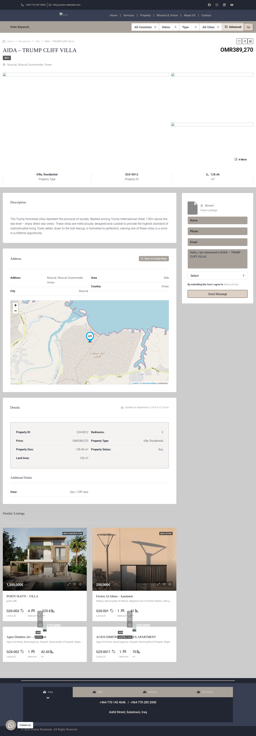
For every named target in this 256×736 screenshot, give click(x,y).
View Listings (208, 210)
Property (145, 15)
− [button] (15, 310)
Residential (24, 41)
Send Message (217, 294)
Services (128, 15)
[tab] (48, 692)
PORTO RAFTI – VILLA (22, 596)
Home (113, 15)
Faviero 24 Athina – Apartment (114, 596)
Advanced (234, 27)
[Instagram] (217, 5)
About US (189, 15)
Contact (206, 15)
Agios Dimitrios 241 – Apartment (26, 637)
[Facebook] (209, 5)
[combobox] (145, 27)
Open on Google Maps (155, 258)
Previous (28, 360)
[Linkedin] (224, 5)
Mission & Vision (167, 15)
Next (172, 360)
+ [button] (15, 305)
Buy (7, 58)
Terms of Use (231, 284)
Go (248, 27)
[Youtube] (232, 5)
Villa (37, 41)
